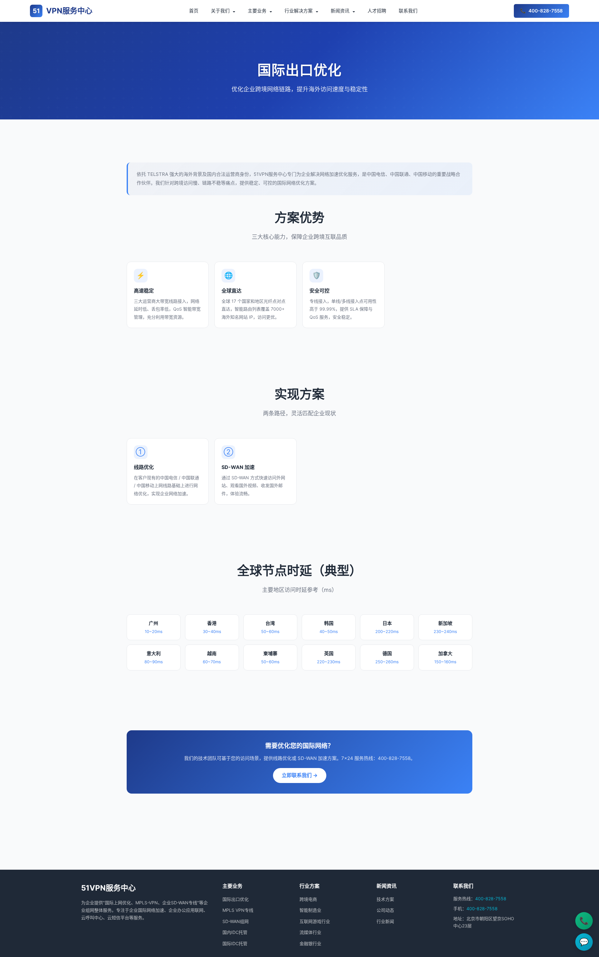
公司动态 (385, 910)
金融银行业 (310, 943)
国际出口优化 (235, 899)
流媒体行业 (310, 932)
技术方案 (385, 899)
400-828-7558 (490, 898)
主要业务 (257, 11)
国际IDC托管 (234, 943)
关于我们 (220, 11)
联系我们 (408, 11)
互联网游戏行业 (315, 921)
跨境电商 (308, 899)
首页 (193, 11)
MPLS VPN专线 (237, 910)
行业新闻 (385, 921)
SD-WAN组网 (235, 921)
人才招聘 (377, 11)
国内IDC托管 (234, 932)
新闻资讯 (340, 11)
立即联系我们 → (300, 775)
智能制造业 (310, 910)
